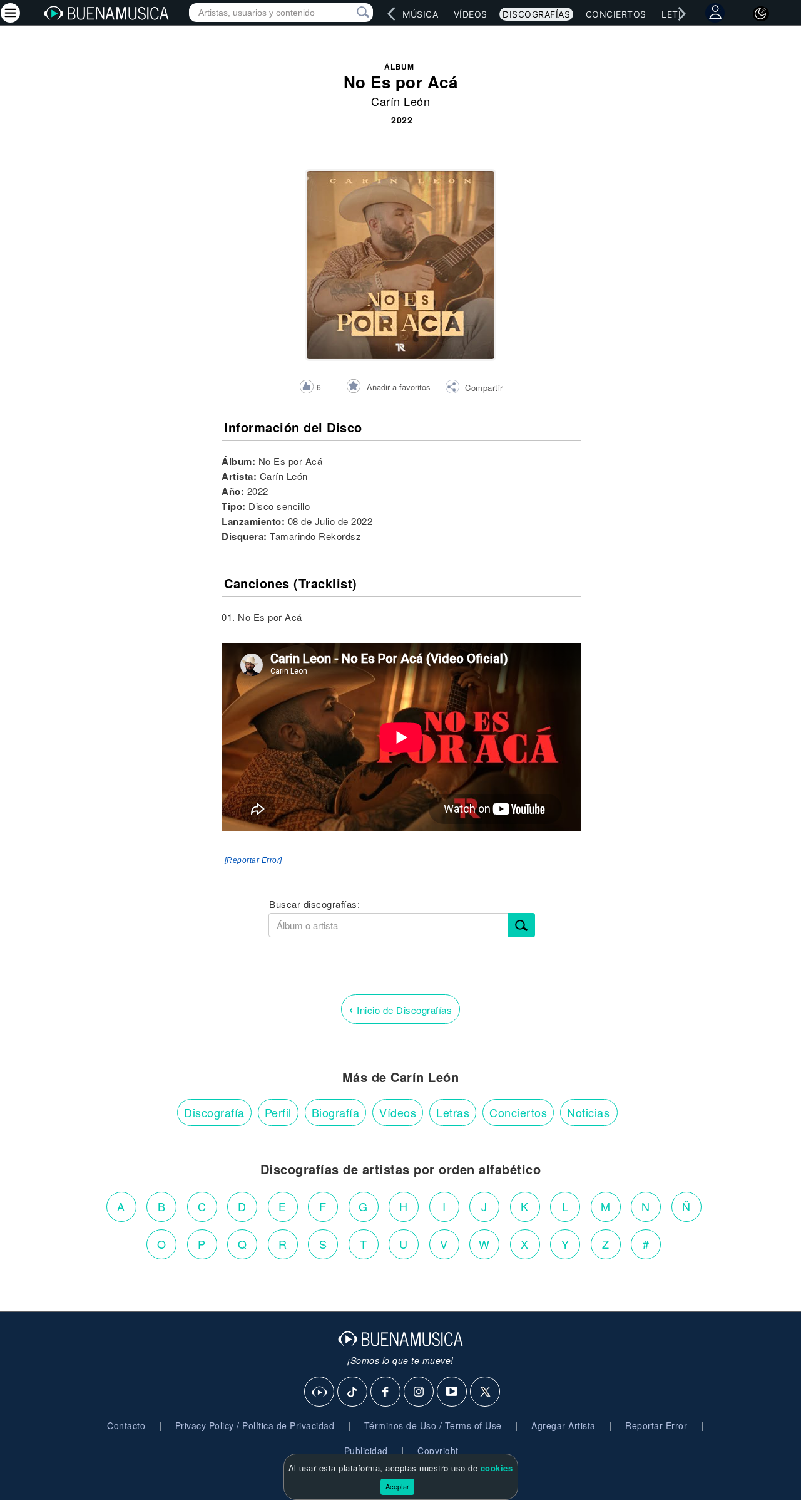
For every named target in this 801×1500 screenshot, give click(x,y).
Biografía (336, 1112)
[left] (391, 13)
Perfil (278, 1112)
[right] (682, 13)
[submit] (521, 925)
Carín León (400, 101)
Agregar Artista (563, 1425)
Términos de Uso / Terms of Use (433, 1425)
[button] (474, 388)
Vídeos (470, 14)
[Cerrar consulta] (348, 12)
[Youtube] (452, 1392)
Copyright (438, 1450)
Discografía (214, 1112)
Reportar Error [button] (656, 1425)
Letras (452, 1112)
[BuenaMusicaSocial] (320, 1392)
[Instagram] (419, 1392)
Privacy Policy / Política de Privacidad (255, 1425)
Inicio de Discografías (400, 1008)
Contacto (126, 1425)
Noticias (588, 1112)
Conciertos (616, 14)
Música (420, 14)
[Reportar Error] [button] (253, 860)
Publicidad (366, 1450)
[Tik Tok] (353, 1392)
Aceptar (397, 1486)
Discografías (536, 14)
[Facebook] (386, 1392)
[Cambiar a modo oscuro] (761, 13)
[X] (486, 1392)
